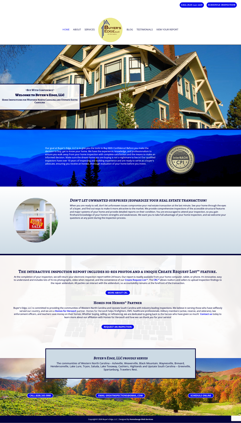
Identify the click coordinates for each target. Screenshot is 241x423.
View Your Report (167, 30)
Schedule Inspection (221, 5)
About (77, 30)
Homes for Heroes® (110, 302)
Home (65, 30)
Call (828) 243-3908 (192, 5)
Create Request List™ (136, 279)
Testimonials (145, 30)
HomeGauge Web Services (141, 419)
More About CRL (118, 292)
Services (90, 30)
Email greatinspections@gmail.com (120, 395)
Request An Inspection (118, 326)
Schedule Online (201, 395)
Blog (130, 30)
